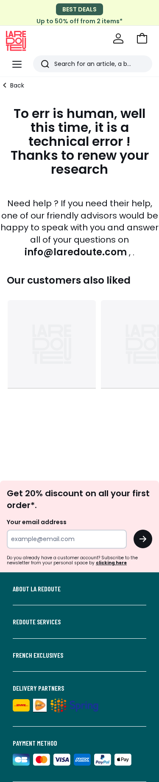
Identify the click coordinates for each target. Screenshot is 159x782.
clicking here (111, 563)
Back (17, 85)
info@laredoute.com (76, 252)
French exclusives (38, 655)
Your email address (37, 522)
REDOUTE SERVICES (37, 622)
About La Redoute (37, 589)
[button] (142, 38)
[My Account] (118, 38)
